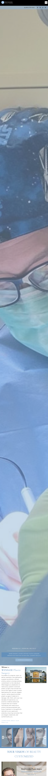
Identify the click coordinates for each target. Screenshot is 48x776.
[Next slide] (45, 737)
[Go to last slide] (3, 737)
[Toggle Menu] (46, 2)
